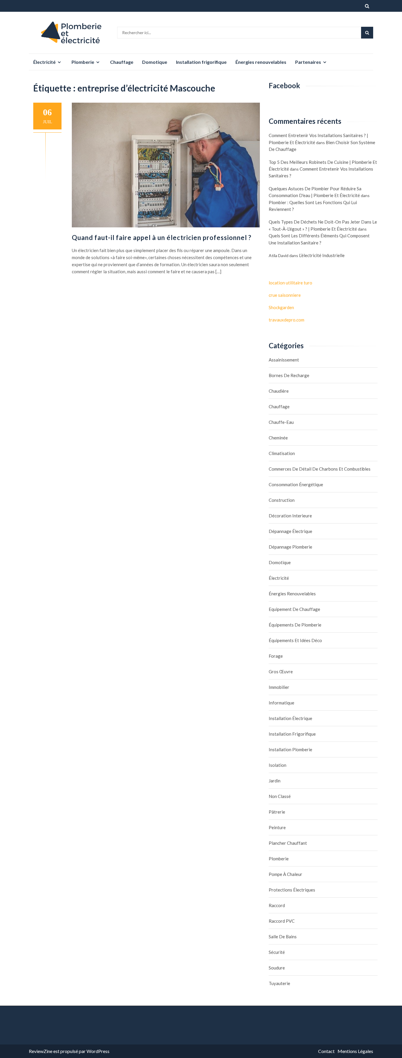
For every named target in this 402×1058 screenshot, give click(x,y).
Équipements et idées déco (295, 640)
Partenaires (308, 62)
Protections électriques (292, 889)
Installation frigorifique (201, 62)
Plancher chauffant (288, 843)
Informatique (281, 702)
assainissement (284, 359)
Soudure (277, 967)
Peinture (277, 827)
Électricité (44, 62)
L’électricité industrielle (322, 255)
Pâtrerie (277, 811)
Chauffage (121, 62)
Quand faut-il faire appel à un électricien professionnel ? (161, 237)
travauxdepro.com (286, 319)
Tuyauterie (279, 983)
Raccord (277, 905)
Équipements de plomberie (295, 624)
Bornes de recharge (289, 375)
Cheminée (278, 437)
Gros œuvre (281, 671)
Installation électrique (290, 718)
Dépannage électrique (290, 531)
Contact (326, 1051)
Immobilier (279, 687)
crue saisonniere (285, 295)
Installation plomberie (290, 749)
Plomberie (83, 62)
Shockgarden (281, 307)
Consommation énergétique (296, 484)
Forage (276, 656)
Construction (282, 500)
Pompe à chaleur (285, 874)
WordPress (98, 1051)
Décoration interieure (290, 515)
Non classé (280, 796)
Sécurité (277, 952)
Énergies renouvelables (260, 62)
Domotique (154, 62)
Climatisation (282, 453)
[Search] (367, 33)
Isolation (277, 765)
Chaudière (279, 391)
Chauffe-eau (281, 422)
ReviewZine (40, 1051)
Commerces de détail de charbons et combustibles (320, 468)
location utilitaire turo (290, 282)
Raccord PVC (282, 921)
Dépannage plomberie (290, 546)
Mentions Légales (355, 1051)
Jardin (274, 780)
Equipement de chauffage (294, 609)
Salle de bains (283, 936)
